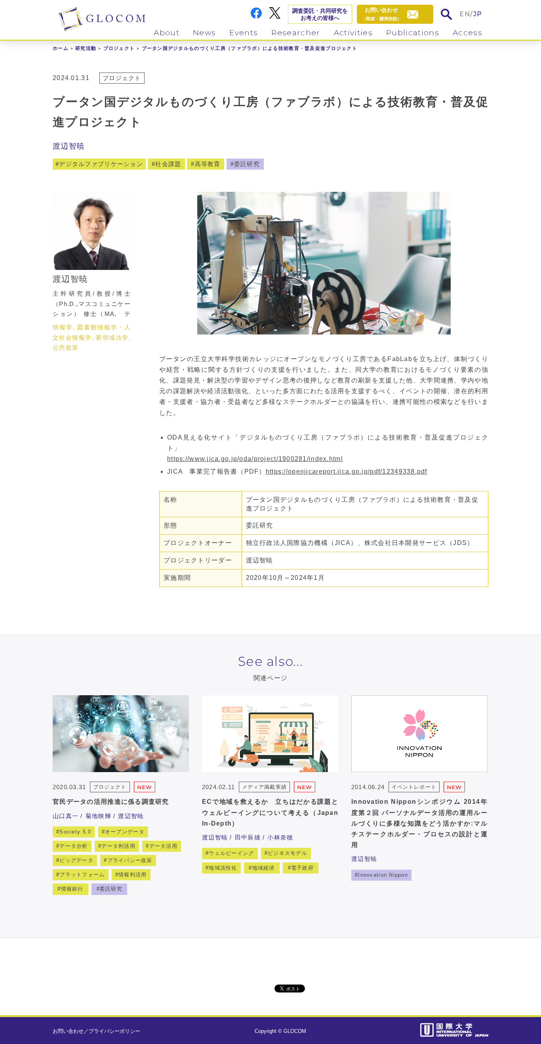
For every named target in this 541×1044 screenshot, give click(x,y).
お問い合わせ (68, 1031)
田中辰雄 (248, 837)
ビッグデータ (76, 860)
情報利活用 (132, 875)
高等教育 (208, 164)
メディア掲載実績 (264, 787)
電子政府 (302, 868)
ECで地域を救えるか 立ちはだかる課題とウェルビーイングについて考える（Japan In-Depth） (270, 812)
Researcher (295, 32)
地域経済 (263, 868)
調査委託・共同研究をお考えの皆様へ (320, 14)
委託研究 (247, 164)
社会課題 (168, 164)
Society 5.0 (75, 832)
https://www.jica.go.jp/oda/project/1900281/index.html (255, 458)
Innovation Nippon (383, 875)
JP (477, 14)
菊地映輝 (98, 816)
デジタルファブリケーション (101, 164)
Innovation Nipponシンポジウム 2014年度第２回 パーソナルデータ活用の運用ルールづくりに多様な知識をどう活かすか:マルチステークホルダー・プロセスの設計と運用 (419, 823)
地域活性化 (223, 868)
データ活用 (163, 846)
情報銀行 (72, 889)
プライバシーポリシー (114, 1031)
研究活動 (85, 48)
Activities (353, 32)
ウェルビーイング (231, 853)
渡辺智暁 (69, 146)
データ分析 (73, 846)
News (204, 32)
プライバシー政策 (129, 860)
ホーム (61, 48)
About (166, 32)
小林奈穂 (280, 837)
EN (464, 14)
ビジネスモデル (287, 853)
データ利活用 (118, 846)
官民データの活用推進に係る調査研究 (111, 801)
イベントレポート (414, 787)
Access (467, 32)
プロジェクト (119, 48)
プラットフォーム (82, 875)
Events (243, 32)
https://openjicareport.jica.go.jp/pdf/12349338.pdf (346, 471)
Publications (412, 32)
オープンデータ (125, 832)
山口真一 (65, 816)
